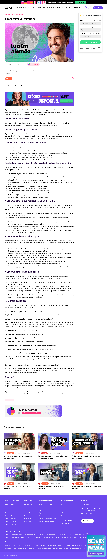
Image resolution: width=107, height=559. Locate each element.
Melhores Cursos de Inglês (12, 545)
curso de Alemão (60, 392)
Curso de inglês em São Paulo (13, 534)
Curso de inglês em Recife (33, 537)
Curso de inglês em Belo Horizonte (34, 534)
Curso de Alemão (10, 516)
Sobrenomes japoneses (44, 548)
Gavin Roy (26, 510)
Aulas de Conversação (38, 8)
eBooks (63, 516)
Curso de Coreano (10, 521)
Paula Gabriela (28, 507)
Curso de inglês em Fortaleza (51, 537)
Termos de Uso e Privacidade (47, 518)
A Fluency (77, 8)
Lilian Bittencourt (28, 516)
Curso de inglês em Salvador (76, 534)
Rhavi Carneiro (28, 504)
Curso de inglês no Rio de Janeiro (56, 534)
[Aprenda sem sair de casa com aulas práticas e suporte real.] (39, 99)
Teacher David (28, 521)
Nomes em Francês (10, 548)
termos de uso (90, 48)
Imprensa (41, 510)
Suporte (41, 513)
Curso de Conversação (45, 504)
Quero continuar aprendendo (31, 412)
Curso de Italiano (10, 513)
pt (87, 521)
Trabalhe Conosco (44, 507)
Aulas (62, 507)
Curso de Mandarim (10, 524)
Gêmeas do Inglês (29, 513)
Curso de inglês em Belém (69, 537)
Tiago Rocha (27, 518)
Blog (10, 14)
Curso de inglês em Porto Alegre (14, 537)
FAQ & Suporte (85, 504)
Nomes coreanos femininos (55, 545)
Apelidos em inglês (39, 545)
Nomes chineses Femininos (77, 548)
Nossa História (65, 523)
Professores (50, 8)
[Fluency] (8, 8)
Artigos (14, 14)
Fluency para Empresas (45, 516)
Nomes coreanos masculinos (26, 548)
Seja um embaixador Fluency (47, 521)
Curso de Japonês (10, 518)
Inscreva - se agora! (90, 42)
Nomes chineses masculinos (74, 545)
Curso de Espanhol (10, 507)
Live (45, 453)
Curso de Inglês (9, 504)
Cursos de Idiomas (21, 8)
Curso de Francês (10, 510)
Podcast (63, 510)
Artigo (9, 78)
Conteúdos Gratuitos (64, 8)
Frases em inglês (27, 545)
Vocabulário (20, 14)
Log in (88, 8)
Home (6, 14)
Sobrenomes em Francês (60, 548)
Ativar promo (80, 2)
